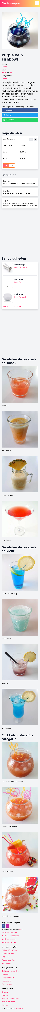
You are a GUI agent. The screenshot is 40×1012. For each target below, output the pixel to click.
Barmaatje (19, 264)
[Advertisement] (20, 233)
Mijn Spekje (6, 963)
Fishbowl (18, 294)
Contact (5, 992)
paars (11, 72)
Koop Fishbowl (20, 297)
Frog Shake (6, 957)
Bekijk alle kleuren (9, 942)
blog (21, 929)
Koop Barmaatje (20, 267)
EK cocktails (6, 981)
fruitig (4, 66)
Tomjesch (19, 1008)
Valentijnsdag (7, 984)
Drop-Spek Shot (8, 953)
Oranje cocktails (8, 977)
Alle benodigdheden (11, 306)
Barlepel (18, 279)
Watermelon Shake (9, 960)
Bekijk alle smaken (9, 939)
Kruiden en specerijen (10, 971)
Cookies (5, 995)
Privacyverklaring (8, 1002)
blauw (4, 72)
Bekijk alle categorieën (10, 936)
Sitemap (5, 1005)
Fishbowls (5, 78)
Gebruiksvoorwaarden (10, 998)
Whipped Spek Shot (9, 950)
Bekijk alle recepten (9, 932)
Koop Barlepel (19, 282)
